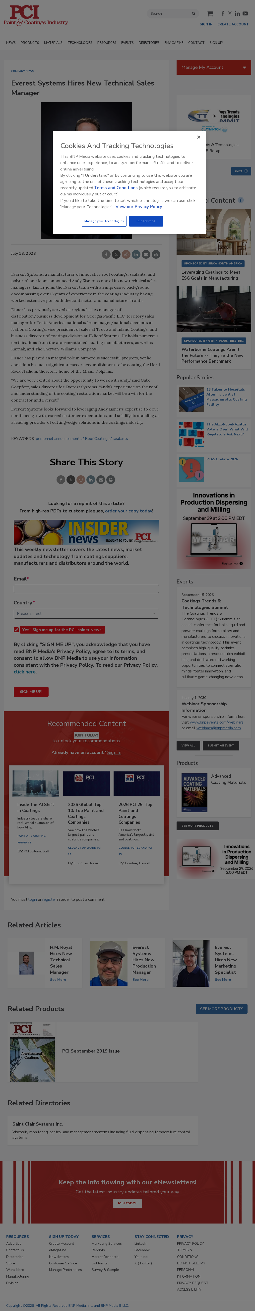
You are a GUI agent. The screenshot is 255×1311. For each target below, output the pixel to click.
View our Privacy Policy (139, 207)
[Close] (198, 137)
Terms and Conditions (116, 188)
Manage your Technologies (104, 221)
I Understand (146, 221)
